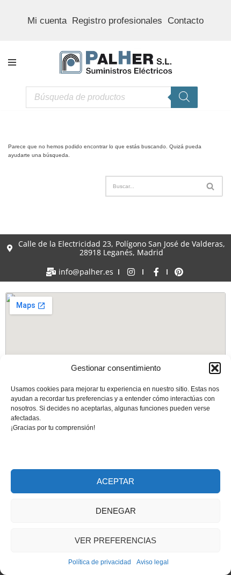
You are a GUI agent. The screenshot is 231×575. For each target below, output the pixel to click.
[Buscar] (211, 186)
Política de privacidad (99, 562)
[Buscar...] (56, 186)
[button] (215, 368)
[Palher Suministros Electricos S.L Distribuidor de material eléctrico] (116, 62)
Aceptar (115, 481)
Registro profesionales (117, 21)
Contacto (186, 21)
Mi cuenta (47, 21)
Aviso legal (152, 562)
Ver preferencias (115, 540)
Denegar (116, 510)
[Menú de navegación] (12, 62)
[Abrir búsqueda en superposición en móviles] (112, 97)
